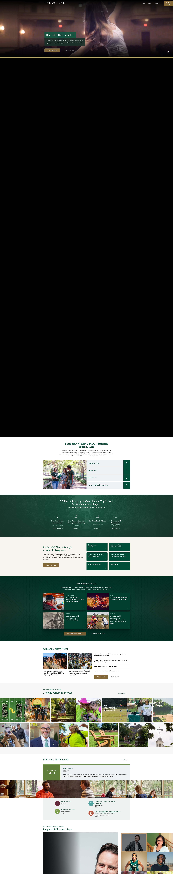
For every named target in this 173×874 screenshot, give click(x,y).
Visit (143, 3)
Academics (75, 528)
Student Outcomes (57, 528)
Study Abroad (115, 528)
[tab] (134, 842)
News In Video (115, 677)
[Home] (54, 3)
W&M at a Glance (52, 50)
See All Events (124, 760)
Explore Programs (69, 50)
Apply (149, 3)
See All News (101, 677)
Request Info (158, 3)
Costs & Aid (97, 528)
